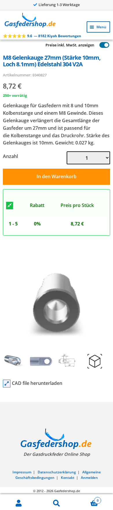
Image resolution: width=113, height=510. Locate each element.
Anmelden (89, 477)
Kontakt (67, 477)
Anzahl (10, 156)
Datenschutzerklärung (57, 472)
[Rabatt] (9, 205)
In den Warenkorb (56, 176)
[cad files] (6, 384)
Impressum (21, 472)
